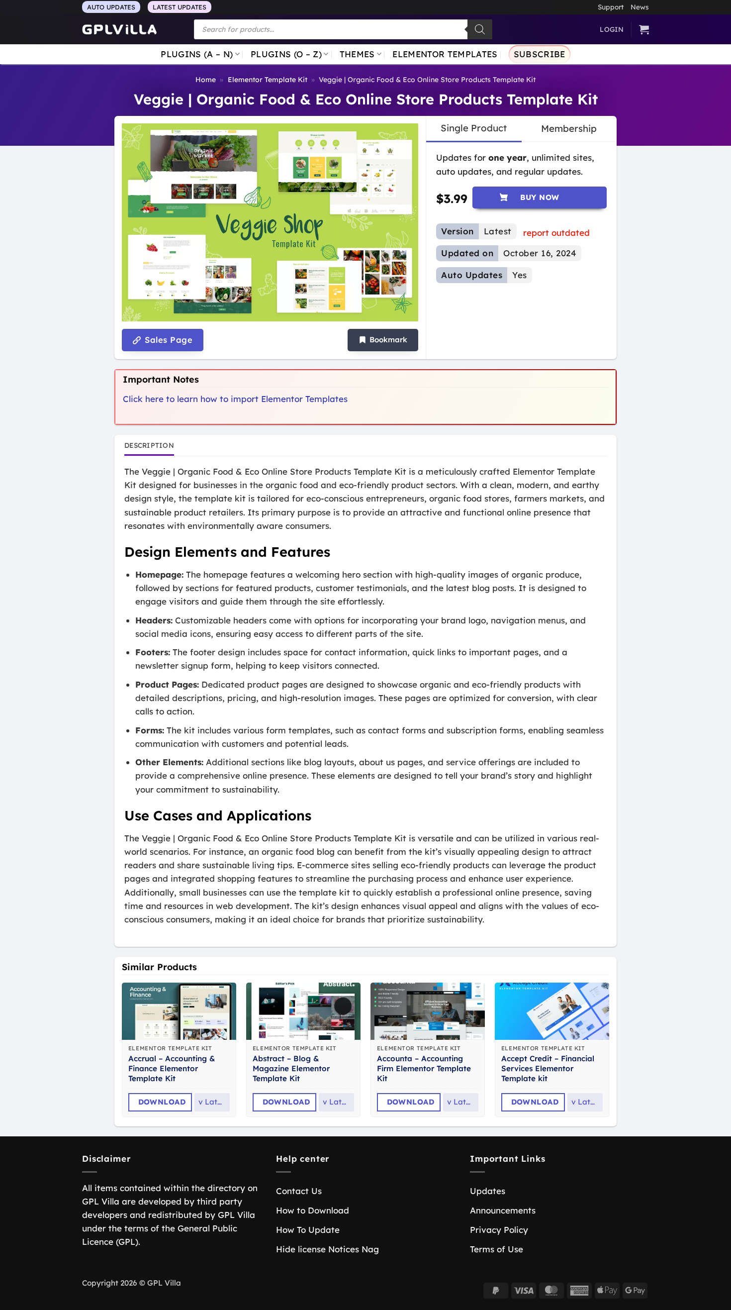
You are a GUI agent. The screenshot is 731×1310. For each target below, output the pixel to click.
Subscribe (539, 54)
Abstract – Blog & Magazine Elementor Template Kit (291, 1068)
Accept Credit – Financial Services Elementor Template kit (547, 1068)
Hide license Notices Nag (327, 1249)
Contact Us (299, 1191)
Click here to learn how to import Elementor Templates (235, 399)
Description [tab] (149, 445)
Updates (487, 1191)
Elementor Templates (444, 54)
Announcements (503, 1210)
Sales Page (167, 340)
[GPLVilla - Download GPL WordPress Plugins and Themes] (119, 29)
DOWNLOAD (162, 1102)
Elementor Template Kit (267, 79)
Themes (357, 54)
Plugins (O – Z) (286, 54)
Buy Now (539, 197)
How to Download (312, 1210)
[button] (383, 340)
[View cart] (644, 29)
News (640, 6)
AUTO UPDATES (111, 7)
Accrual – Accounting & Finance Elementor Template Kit (171, 1068)
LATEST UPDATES (179, 7)
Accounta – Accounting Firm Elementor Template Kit (424, 1068)
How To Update (308, 1229)
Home (205, 79)
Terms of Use (496, 1249)
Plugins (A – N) (197, 54)
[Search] (479, 29)
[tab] (474, 128)
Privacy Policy (499, 1229)
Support (611, 6)
